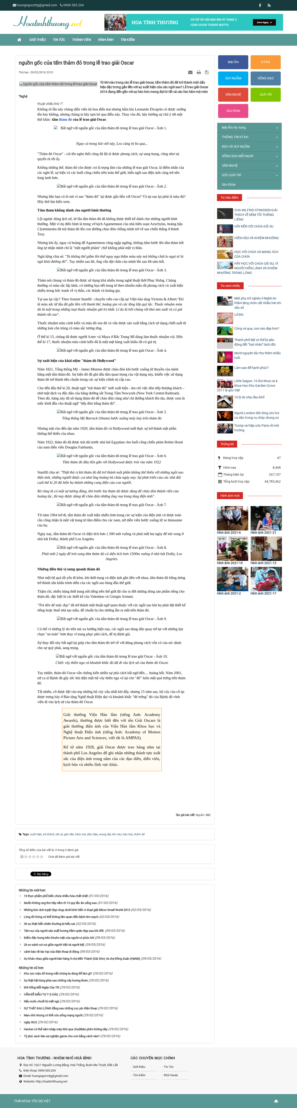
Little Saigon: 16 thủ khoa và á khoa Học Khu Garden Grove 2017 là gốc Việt (247, 385)
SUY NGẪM (233, 78)
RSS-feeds (171, 1075)
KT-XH (265, 62)
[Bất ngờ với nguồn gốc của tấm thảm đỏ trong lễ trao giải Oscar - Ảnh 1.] (112, 128)
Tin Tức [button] (59, 40)
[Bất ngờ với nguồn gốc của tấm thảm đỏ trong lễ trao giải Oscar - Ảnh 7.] (112, 504)
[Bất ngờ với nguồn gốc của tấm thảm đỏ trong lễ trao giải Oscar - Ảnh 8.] (112, 547)
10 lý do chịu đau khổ (249, 397)
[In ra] (199, 72)
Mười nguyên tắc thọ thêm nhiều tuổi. (257, 355)
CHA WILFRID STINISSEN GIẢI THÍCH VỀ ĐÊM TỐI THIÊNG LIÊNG (256, 214)
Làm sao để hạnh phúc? (251, 368)
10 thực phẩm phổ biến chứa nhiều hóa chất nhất (56, 896)
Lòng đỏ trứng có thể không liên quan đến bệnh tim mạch (61, 917)
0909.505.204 (73, 5)
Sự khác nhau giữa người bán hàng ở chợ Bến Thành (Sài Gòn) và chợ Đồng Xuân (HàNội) (82, 958)
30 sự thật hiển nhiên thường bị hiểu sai (49, 924)
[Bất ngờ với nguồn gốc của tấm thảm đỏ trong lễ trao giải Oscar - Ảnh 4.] (112, 350)
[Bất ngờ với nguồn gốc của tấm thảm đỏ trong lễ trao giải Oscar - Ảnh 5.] (112, 412)
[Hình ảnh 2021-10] (232, 548)
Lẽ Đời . (239, 314)
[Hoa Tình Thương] (47, 22)
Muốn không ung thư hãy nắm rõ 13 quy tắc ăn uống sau (60, 903)
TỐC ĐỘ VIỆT (41, 1101)
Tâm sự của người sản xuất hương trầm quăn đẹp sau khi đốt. (64, 931)
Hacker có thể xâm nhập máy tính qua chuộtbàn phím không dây (65, 1029)
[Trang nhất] (20, 39)
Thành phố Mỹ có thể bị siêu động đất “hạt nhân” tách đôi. (255, 342)
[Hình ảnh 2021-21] (266, 518)
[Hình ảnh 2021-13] (266, 548)
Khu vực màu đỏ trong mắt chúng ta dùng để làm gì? (58, 973)
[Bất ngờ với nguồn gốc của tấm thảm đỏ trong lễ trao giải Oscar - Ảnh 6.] (112, 455)
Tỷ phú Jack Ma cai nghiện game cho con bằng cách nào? (62, 1036)
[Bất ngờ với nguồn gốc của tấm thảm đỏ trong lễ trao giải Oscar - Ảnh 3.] (112, 270)
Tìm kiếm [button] (128, 40)
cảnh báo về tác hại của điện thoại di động (51, 951)
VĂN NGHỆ (233, 94)
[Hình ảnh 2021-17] (266, 579)
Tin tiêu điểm (229, 197)
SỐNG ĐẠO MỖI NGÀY (238, 156)
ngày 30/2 (30, 1022)
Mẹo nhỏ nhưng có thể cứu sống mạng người (53, 1015)
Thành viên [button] (81, 40)
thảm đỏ (65, 119)
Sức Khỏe (233, 111)
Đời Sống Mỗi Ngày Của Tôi (41, 987)
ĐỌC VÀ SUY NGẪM (236, 146)
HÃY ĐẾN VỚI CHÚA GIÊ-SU (253, 226)
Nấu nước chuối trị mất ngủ (41, 1001)
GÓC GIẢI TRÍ (231, 175)
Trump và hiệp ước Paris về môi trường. (256, 428)
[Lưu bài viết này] (207, 72)
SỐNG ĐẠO (266, 78)
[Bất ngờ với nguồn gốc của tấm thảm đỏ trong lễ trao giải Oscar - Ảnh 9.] (112, 618)
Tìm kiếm (139, 1075)
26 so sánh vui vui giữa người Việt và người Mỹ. (54, 944)
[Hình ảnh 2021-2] (232, 579)
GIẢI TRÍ (266, 94)
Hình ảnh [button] (105, 40)
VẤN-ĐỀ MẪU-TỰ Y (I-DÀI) (41, 994)
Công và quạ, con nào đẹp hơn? (256, 328)
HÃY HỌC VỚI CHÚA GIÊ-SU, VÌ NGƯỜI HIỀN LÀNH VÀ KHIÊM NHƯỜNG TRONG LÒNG (247, 268)
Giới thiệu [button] (37, 40)
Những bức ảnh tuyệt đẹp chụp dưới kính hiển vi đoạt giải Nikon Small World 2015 (77, 910)
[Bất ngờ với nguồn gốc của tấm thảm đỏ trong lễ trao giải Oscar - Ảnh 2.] (112, 186)
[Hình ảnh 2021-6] (232, 518)
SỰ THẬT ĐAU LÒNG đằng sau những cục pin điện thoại (60, 1008)
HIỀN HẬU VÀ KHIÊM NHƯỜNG (256, 238)
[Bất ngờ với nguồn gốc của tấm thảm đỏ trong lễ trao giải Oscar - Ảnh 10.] (112, 656)
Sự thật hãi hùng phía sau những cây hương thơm (56, 980)
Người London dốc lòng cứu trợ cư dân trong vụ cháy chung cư (256, 415)
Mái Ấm (233, 62)
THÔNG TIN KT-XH (235, 137)
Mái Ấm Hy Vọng (234, 127)
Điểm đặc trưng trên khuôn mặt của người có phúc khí (59, 937)
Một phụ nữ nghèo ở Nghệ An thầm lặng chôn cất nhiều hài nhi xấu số (257, 302)
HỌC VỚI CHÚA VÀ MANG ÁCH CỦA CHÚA (256, 254)
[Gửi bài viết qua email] (191, 72)
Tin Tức (169, 1067)
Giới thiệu (139, 1067)
